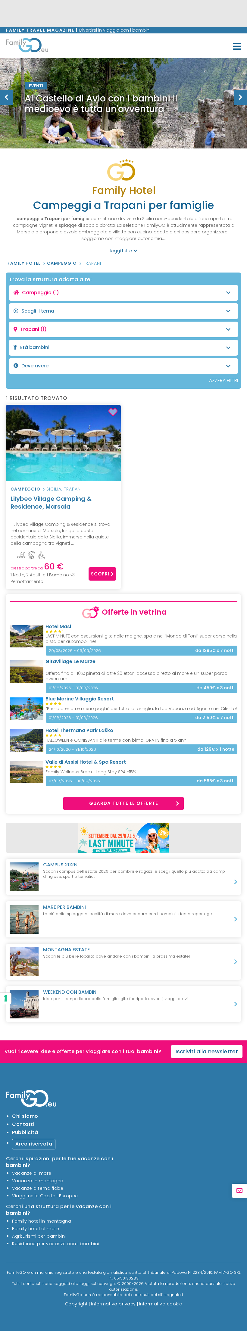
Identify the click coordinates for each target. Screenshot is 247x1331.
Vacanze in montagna (38, 1181)
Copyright (76, 1304)
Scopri (100, 574)
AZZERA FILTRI (223, 380)
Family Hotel (25, 263)
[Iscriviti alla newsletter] (239, 1191)
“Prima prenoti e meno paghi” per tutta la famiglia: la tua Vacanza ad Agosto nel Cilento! (141, 709)
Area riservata (33, 1143)
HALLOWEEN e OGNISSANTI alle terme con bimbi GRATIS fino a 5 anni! (116, 740)
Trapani (92, 263)
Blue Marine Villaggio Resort (79, 698)
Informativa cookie (160, 1304)
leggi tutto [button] (121, 251)
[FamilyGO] (27, 46)
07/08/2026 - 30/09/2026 (74, 781)
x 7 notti (214, 650)
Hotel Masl (58, 626)
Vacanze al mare (32, 1173)
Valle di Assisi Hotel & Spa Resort (85, 762)
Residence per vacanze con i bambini (55, 1244)
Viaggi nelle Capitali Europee (45, 1196)
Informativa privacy (113, 1304)
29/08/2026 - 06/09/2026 (75, 650)
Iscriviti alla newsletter (207, 1051)
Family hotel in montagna (41, 1221)
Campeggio (62, 263)
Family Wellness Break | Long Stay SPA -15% (90, 772)
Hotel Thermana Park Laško (79, 730)
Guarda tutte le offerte (123, 803)
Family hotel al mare (35, 1229)
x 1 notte (215, 749)
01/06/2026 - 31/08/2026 (73, 688)
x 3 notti (215, 688)
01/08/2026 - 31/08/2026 (73, 718)
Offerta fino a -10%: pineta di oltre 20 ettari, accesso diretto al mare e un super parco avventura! (136, 676)
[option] (123, 103)
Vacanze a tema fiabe (37, 1188)
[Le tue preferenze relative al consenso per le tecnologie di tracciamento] (5, 998)
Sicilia (53, 489)
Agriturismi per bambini (39, 1236)
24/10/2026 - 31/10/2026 (72, 749)
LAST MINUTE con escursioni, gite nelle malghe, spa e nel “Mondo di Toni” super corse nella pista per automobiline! (141, 638)
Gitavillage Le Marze (70, 661)
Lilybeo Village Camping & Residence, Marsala (51, 502)
